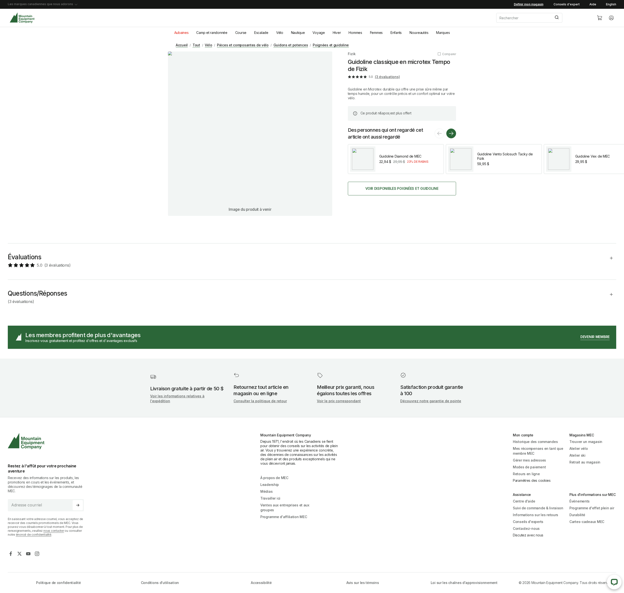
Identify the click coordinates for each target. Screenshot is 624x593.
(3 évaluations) (387, 77)
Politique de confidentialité (58, 583)
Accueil (182, 45)
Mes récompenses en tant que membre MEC (538, 450)
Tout (196, 45)
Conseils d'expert (567, 4)
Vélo (279, 32)
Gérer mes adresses (529, 460)
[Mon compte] (611, 18)
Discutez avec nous (528, 535)
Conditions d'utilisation (160, 583)
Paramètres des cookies (532, 480)
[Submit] (556, 17)
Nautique (298, 32)
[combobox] (542, 18)
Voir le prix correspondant (339, 401)
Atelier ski (577, 455)
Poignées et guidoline (331, 45)
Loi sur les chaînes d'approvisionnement (464, 583)
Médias (266, 491)
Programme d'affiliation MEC (283, 517)
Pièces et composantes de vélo (243, 45)
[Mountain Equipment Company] (48, 441)
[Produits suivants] (451, 133)
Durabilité (577, 515)
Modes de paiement (529, 467)
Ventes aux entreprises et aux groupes (284, 507)
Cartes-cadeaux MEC (586, 522)
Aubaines (181, 32)
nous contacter (53, 531)
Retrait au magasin (584, 462)
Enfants (396, 32)
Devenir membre (595, 337)
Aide (592, 4)
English (611, 4)
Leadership (269, 484)
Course (240, 32)
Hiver (337, 32)
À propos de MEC (274, 478)
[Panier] (599, 18)
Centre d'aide (524, 501)
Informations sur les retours (535, 515)
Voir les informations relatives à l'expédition (177, 398)
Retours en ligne (526, 474)
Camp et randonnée (211, 32)
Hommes (355, 32)
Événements (579, 501)
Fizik (352, 54)
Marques (443, 32)
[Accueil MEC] (22, 17)
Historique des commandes (535, 442)
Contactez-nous (526, 528)
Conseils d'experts (528, 522)
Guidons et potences (290, 45)
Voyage (318, 32)
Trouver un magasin (585, 442)
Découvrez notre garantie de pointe (430, 401)
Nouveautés (419, 32)
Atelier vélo (578, 448)
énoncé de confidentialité (33, 534)
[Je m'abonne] (78, 505)
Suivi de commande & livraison (538, 508)
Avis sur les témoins (362, 583)
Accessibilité (261, 583)
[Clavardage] (614, 582)
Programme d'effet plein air (591, 508)
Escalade (261, 32)
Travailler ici (270, 498)
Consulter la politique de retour (260, 401)
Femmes (376, 32)
